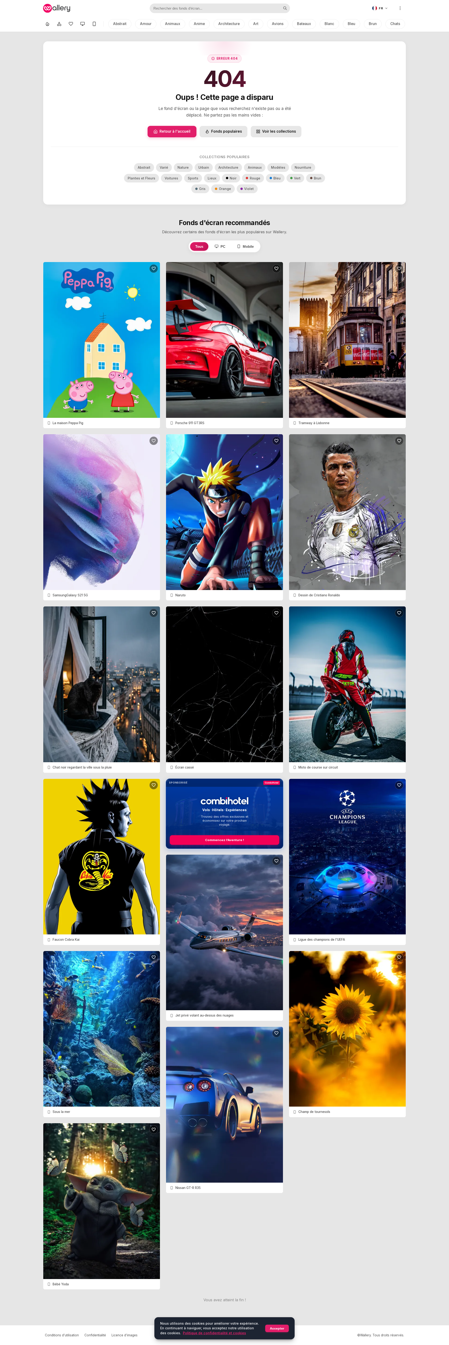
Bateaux (304, 24)
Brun (373, 24)
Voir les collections (279, 131)
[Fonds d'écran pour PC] (82, 23)
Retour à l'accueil (174, 131)
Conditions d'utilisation (62, 1335)
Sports (193, 178)
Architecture (229, 24)
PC (223, 246)
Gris (202, 189)
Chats (395, 24)
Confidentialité (95, 1335)
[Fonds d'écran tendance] (47, 23)
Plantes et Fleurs (141, 178)
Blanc (329, 24)
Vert (297, 178)
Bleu (351, 24)
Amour (146, 24)
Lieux (212, 178)
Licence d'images (125, 1335)
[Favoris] (70, 23)
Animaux (172, 24)
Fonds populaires (226, 131)
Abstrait (120, 24)
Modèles (278, 167)
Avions (277, 24)
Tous (199, 246)
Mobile (248, 246)
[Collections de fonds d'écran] (59, 23)
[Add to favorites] (153, 268)
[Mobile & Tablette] (94, 23)
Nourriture (303, 167)
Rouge (255, 178)
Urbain (203, 167)
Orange (225, 189)
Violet (249, 189)
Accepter (277, 1328)
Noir (233, 178)
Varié (164, 167)
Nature (183, 167)
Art (255, 24)
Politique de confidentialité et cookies (214, 1333)
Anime (199, 24)
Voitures (171, 178)
